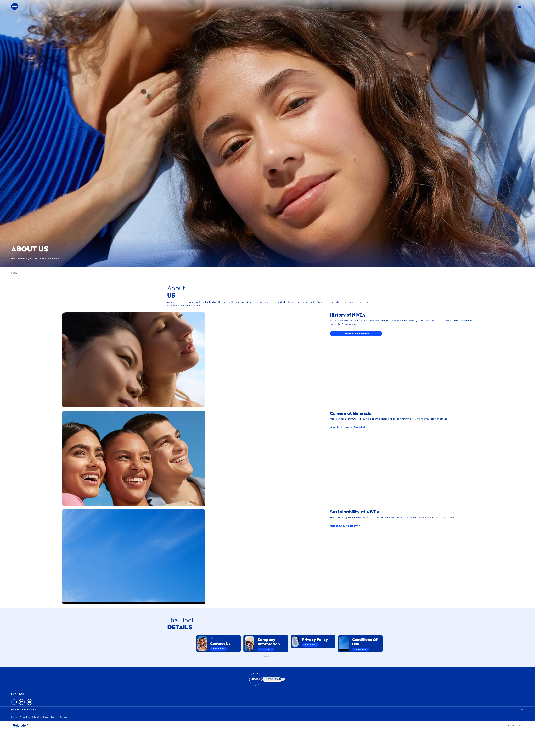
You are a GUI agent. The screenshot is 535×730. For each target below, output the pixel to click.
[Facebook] (14, 702)
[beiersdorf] (20, 725)
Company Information (59, 717)
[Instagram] (22, 702)
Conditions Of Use (41, 717)
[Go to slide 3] (268, 656)
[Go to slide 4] (270, 656)
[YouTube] (29, 702)
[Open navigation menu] (519, 6)
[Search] (510, 6)
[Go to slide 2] (266, 656)
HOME (14, 273)
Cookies (14, 717)
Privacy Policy (25, 717)
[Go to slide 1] (265, 656)
